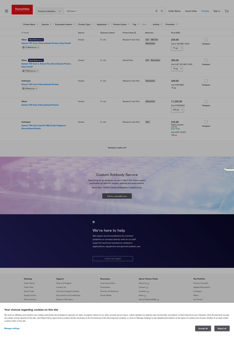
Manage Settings (12, 328)
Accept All (203, 328)
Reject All (222, 328)
